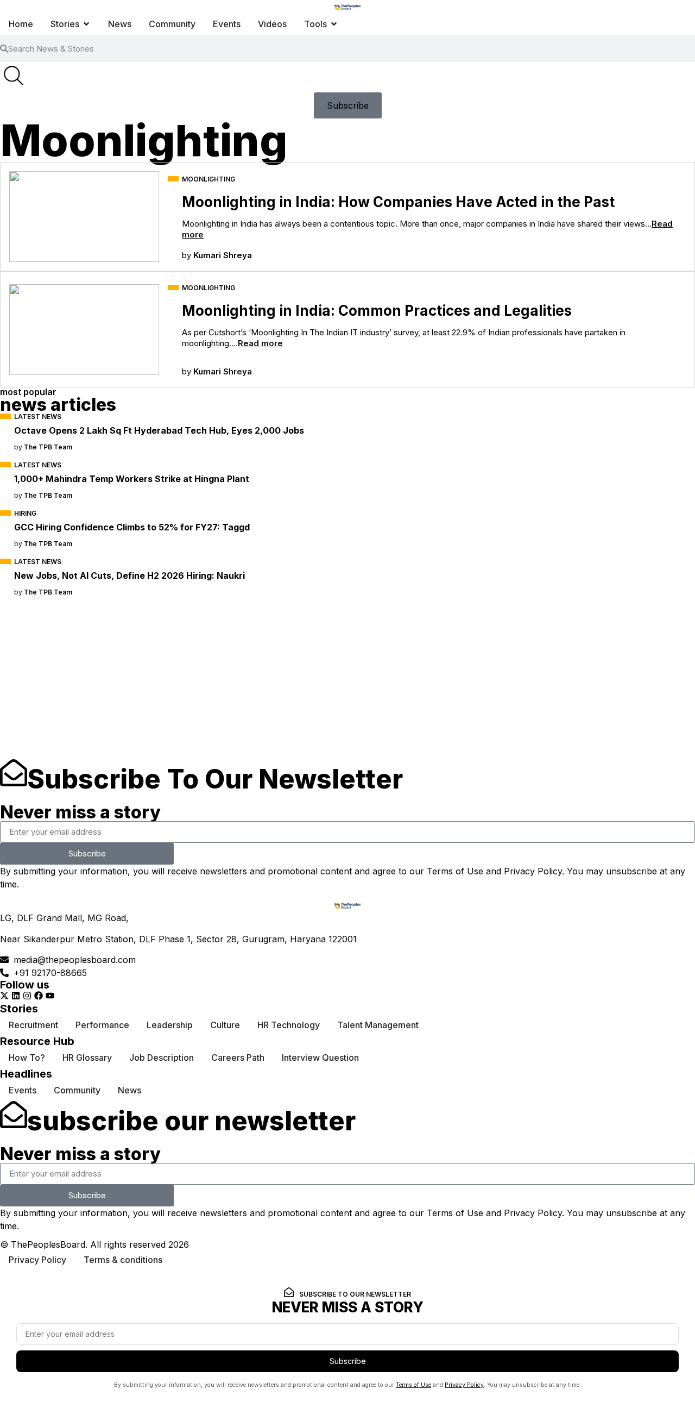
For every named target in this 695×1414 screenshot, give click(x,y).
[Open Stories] (86, 23)
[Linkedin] (15, 995)
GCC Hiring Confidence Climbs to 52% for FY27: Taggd (132, 527)
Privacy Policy (533, 871)
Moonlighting (208, 179)
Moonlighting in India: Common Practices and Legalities (377, 310)
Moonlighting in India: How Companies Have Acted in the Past (398, 201)
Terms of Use (455, 871)
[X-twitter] (4, 995)
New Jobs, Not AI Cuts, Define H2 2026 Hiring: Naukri (129, 575)
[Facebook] (38, 995)
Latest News (37, 416)
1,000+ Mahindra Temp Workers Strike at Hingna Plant (131, 478)
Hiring (25, 513)
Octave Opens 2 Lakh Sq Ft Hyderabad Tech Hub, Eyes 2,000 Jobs (159, 430)
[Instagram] (27, 995)
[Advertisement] (326, 683)
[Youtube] (50, 995)
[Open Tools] (334, 23)
